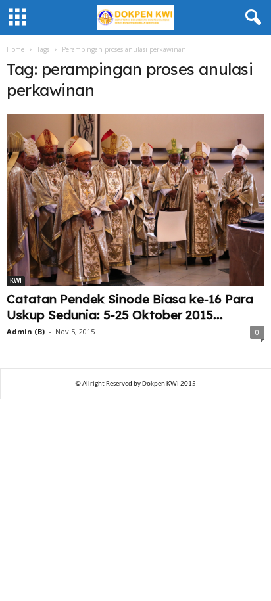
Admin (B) (26, 331)
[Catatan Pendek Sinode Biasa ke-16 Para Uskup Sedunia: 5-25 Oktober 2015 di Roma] (135, 200)
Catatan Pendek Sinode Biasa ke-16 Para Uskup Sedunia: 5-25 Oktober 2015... (130, 307)
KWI (16, 280)
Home (15, 49)
